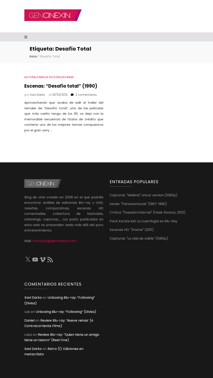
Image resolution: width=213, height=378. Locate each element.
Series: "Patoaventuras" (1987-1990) (138, 203)
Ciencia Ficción (49, 77)
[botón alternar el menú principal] (26, 37)
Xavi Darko (37, 95)
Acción (30, 77)
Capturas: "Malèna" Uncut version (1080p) (143, 195)
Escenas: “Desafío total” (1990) (60, 86)
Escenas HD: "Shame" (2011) (132, 229)
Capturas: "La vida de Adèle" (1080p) (139, 238)
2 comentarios (86, 95)
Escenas (68, 77)
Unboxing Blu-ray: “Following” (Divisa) (66, 311)
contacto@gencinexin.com (54, 241)
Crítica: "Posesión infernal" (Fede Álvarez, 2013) (148, 212)
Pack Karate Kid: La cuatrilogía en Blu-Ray (143, 221)
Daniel (29, 320)
